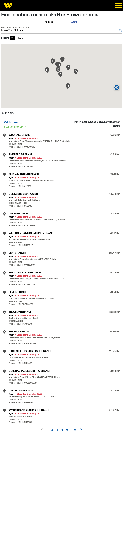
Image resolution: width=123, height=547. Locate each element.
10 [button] (74, 429)
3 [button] (57, 429)
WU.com (11, 122)
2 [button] (52, 429)
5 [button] (67, 429)
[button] (80, 430)
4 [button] (62, 429)
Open (20, 38)
